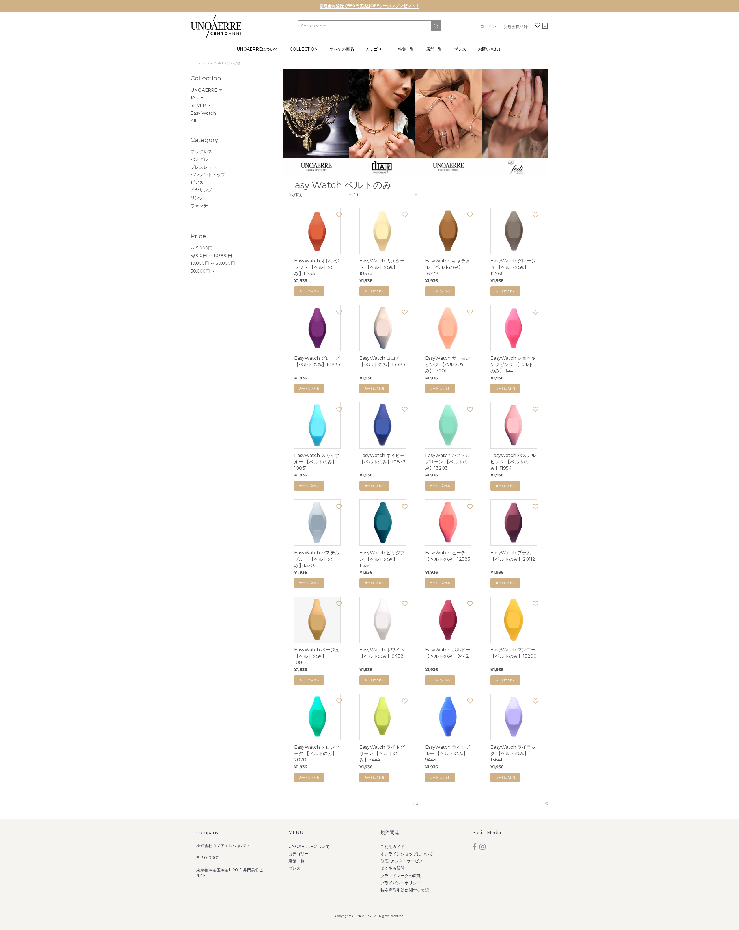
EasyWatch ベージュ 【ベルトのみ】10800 (316, 656)
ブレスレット (204, 167)
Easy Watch (203, 113)
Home (195, 63)
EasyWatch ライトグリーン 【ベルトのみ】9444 (382, 753)
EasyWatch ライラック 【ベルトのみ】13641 (513, 753)
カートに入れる (309, 291)
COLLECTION (304, 49)
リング (197, 197)
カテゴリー (376, 49)
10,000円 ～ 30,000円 (213, 263)
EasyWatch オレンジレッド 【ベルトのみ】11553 (316, 267)
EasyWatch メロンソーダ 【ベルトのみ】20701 (316, 753)
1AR (195, 97)
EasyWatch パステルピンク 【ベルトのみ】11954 (513, 462)
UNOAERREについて (257, 49)
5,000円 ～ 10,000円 (211, 255)
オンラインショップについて (406, 853)
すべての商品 (342, 49)
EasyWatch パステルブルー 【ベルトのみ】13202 (316, 559)
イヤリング (201, 190)
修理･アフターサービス (401, 861)
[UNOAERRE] (216, 26)
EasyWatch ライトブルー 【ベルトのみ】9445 (447, 753)
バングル (199, 159)
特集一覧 (406, 49)
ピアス (197, 182)
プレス (460, 49)
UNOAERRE (204, 90)
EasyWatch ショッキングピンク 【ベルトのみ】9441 (513, 364)
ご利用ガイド (392, 846)
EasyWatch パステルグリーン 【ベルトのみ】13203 (447, 462)
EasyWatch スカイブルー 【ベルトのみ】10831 (316, 462)
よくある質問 (392, 868)
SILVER (198, 105)
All (193, 120)
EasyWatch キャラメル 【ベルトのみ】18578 (447, 267)
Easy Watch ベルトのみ (223, 63)
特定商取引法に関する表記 (404, 890)
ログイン (488, 26)
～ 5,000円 (201, 248)
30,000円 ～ (203, 271)
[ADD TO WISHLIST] (339, 215)
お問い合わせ (490, 49)
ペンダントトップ (208, 174)
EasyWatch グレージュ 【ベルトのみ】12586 (513, 267)
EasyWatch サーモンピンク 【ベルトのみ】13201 (447, 364)
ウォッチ (199, 205)
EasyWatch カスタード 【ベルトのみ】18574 (382, 267)
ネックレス (201, 151)
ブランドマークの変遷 (400, 875)
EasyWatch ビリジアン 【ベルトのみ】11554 (382, 559)
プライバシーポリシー (400, 883)
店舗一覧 (434, 49)
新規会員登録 (515, 26)
